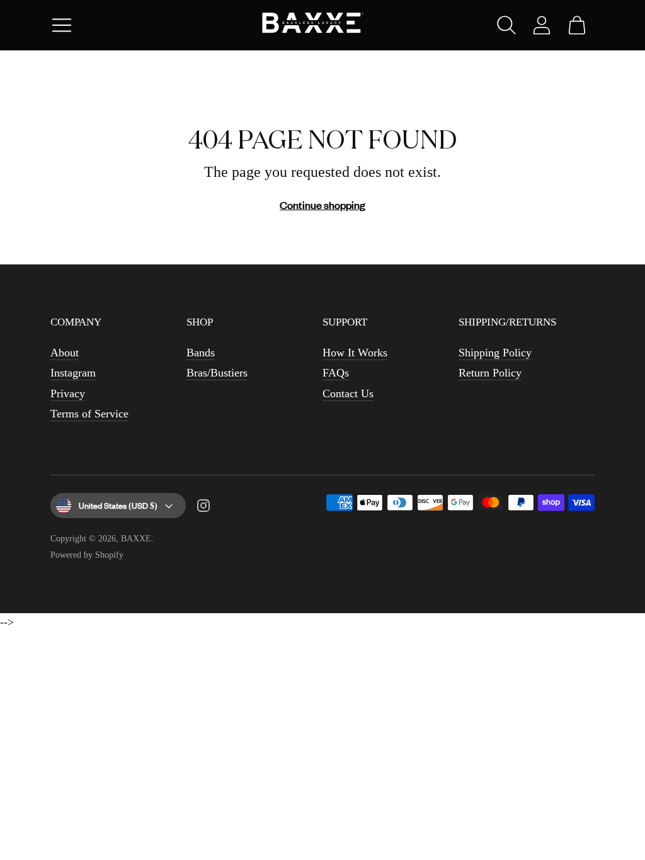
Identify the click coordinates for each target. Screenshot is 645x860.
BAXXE (136, 538)
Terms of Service (89, 413)
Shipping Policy (495, 352)
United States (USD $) (118, 505)
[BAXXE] (322, 25)
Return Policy (490, 372)
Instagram (73, 372)
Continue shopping (322, 205)
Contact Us (348, 393)
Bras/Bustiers (217, 372)
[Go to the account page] (541, 25)
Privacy (67, 393)
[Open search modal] (506, 25)
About (64, 352)
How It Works (354, 352)
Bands (200, 352)
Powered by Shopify (86, 555)
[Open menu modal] (61, 25)
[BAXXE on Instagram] (203, 508)
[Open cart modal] (577, 25)
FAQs (335, 372)
